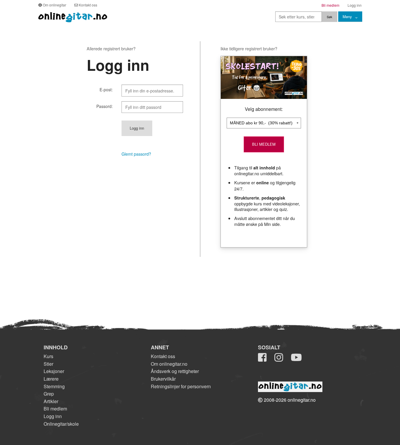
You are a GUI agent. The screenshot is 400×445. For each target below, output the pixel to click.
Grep (49, 393)
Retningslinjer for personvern (181, 386)
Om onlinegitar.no (169, 363)
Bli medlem (55, 408)
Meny (347, 16)
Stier (48, 363)
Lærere (51, 378)
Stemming (54, 386)
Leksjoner (54, 371)
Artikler (51, 401)
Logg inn (53, 416)
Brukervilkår (163, 378)
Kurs (48, 356)
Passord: (104, 106)
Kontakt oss (163, 356)
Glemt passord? (136, 154)
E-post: (106, 89)
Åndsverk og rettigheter (175, 371)
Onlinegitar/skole (61, 423)
